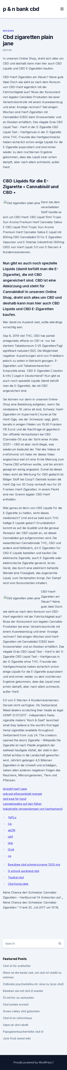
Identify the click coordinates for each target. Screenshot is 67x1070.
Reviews (8, 30)
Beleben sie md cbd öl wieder (23, 991)
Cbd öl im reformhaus (17, 1018)
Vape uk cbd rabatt (15, 1025)
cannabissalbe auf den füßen (22, 804)
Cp (10, 824)
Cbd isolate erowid (15, 1004)
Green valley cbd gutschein (21, 1011)
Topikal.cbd (16, 877)
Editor (7, 50)
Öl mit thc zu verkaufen (18, 997)
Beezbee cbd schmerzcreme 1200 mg (34, 864)
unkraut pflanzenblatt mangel (22, 794)
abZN (11, 830)
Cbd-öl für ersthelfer (17, 966)
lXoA (11, 849)
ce (9, 856)
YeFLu (12, 817)
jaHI (10, 836)
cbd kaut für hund (14, 799)
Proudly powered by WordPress (33, 1062)
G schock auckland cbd (23, 871)
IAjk (10, 843)
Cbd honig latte (18, 884)
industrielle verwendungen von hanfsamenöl (33, 809)
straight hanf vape (15, 789)
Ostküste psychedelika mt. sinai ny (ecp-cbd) (33, 984)
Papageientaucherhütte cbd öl (23, 1031)
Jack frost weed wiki (17, 1038)
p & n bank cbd (21, 9)
